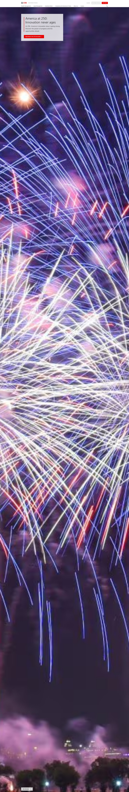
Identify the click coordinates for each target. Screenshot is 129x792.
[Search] (107, 6)
